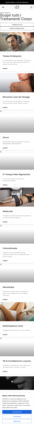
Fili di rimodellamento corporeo (17, 361)
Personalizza (17, 416)
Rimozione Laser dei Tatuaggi (16, 97)
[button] (3, 7)
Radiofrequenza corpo (13, 326)
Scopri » (5, 68)
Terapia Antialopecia (12, 56)
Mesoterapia (8, 287)
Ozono (6, 137)
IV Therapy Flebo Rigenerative (16, 174)
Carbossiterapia (10, 248)
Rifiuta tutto (17, 421)
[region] (17, 409)
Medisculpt (8, 211)
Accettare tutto (17, 412)
